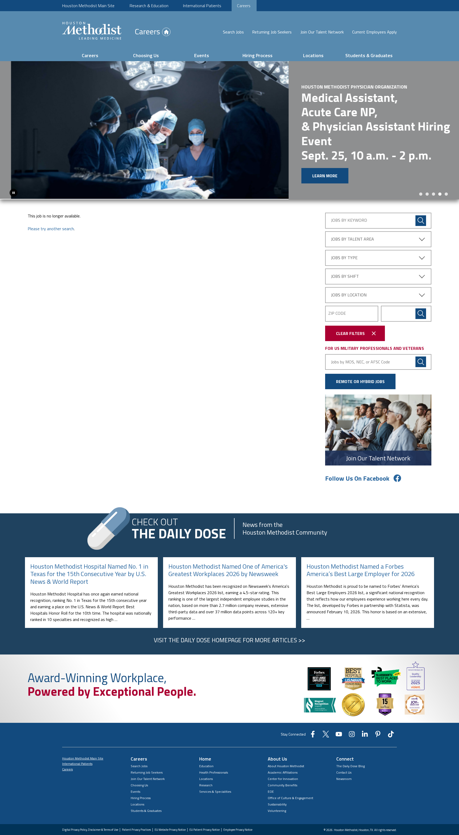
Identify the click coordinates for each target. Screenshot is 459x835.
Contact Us (343, 778)
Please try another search (51, 234)
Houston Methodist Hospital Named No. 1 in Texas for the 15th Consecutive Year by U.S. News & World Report (89, 580)
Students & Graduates (369, 55)
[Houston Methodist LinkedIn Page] (365, 742)
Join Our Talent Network (322, 32)
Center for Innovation (283, 784)
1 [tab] (420, 200)
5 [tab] (446, 200)
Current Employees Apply (374, 32)
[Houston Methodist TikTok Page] (391, 742)
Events (201, 55)
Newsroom (344, 784)
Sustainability (277, 810)
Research (205, 791)
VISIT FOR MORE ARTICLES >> (229, 646)
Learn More (36, 176)
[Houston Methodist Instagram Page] (351, 742)
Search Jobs (233, 32)
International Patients (202, 5)
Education (206, 771)
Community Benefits (282, 791)
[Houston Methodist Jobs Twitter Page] (325, 742)
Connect (345, 764)
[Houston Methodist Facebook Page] (312, 742)
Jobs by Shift (345, 282)
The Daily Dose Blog (350, 771)
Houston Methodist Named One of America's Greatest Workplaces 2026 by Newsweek (228, 576)
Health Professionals (213, 778)
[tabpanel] (229, 133)
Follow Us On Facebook (357, 484)
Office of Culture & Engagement (290, 803)
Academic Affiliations (283, 778)
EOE (271, 797)
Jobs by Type (344, 263)
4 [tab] (439, 200)
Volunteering (277, 816)
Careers (243, 5)
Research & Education (149, 5)
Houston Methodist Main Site (88, 5)
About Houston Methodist (286, 771)
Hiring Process (258, 55)
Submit (420, 319)
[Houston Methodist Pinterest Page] (378, 742)
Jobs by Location (349, 300)
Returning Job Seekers (272, 32)
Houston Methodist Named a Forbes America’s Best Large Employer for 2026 (361, 576)
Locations (313, 55)
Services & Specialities (215, 797)
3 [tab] (433, 200)
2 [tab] (427, 200)
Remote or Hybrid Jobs (360, 387)
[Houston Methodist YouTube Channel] (338, 742)
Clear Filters (350, 339)
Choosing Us (146, 55)
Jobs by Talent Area (352, 245)
